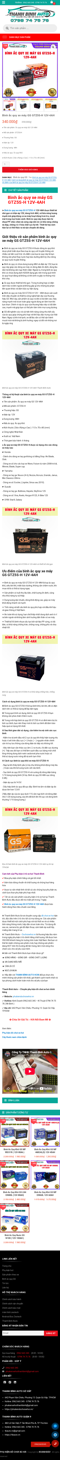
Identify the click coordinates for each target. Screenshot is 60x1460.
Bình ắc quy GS (20, 177)
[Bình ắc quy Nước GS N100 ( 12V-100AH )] (14, 1217)
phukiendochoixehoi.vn (23, 996)
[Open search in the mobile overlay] (30, 28)
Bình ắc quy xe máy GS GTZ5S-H (19, 210)
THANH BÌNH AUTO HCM (27, 975)
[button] (53, 47)
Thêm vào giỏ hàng (28, 170)
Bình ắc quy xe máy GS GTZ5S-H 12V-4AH (24, 904)
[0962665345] (56, 1444)
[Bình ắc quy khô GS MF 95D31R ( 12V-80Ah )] (14, 1132)
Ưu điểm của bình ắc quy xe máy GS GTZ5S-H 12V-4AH (23, 182)
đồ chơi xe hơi (47, 916)
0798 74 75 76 (23, 1357)
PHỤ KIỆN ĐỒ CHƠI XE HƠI (13, 1452)
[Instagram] (14, 1382)
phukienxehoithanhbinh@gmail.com (22, 1371)
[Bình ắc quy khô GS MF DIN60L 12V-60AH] (45, 1174)
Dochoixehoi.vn (29, 934)
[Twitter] (9, 1382)
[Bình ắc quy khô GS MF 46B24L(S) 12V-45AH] (45, 1132)
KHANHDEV (45, 1452)
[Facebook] (4, 1382)
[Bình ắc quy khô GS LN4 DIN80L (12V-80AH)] (14, 1174)
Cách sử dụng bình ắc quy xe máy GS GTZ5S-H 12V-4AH (34, 180)
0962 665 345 (23, 1353)
